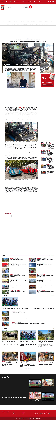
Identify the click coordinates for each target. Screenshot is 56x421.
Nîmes (3, 1)
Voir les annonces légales (35, 24)
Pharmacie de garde (45, 24)
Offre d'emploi (46, 412)
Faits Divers (14, 414)
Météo (8, 24)
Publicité (13, 24)
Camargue (30, 1)
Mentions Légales (21, 418)
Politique (23, 412)
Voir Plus (51, 255)
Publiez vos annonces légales (23, 24)
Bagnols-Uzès (16, 1)
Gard (28, 38)
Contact (17, 418)
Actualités (13, 412)
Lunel (40, 1)
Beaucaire (24, 1)
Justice (23, 414)
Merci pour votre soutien (36, 418)
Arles (35, 1)
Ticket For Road (21, 107)
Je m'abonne (45, 84)
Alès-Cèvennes (9, 1)
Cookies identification (29, 418)
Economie (13, 413)
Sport (23, 413)
